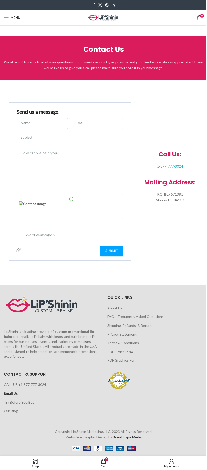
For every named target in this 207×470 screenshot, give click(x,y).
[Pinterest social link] (107, 5)
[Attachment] (18, 251)
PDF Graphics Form (122, 360)
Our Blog (11, 411)
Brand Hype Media (127, 437)
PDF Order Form (120, 352)
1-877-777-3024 (170, 166)
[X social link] (100, 5)
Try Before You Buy (19, 402)
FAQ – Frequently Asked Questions (135, 316)
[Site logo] (103, 17)
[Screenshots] (30, 251)
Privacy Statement (122, 334)
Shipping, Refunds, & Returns (130, 325)
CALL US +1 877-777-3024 (25, 384)
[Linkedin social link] (113, 5)
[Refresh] (70, 198)
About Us (114, 308)
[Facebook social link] (94, 5)
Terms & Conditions (123, 343)
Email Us (11, 393)
